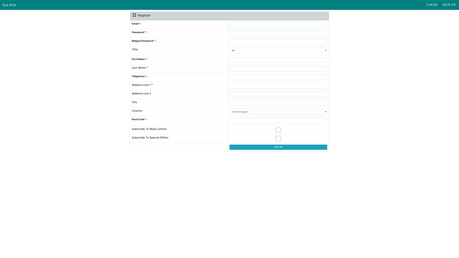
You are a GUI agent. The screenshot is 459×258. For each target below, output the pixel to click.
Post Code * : (140, 119)
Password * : (139, 32)
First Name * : (140, 59)
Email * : (137, 23)
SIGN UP (449, 5)
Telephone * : (140, 76)
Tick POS (9, 5)
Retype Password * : (144, 40)
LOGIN (433, 5)
